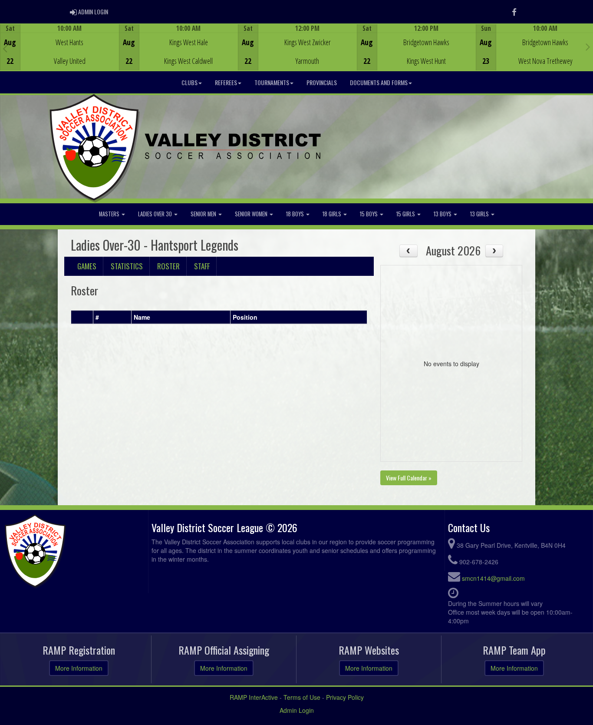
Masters (110, 214)
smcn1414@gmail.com (493, 578)
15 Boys (369, 214)
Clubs (189, 82)
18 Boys (295, 214)
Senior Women (252, 214)
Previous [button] (5, 48)
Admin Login (297, 710)
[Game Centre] (59, 54)
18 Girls (333, 214)
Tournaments (271, 82)
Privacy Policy (345, 697)
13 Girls (480, 214)
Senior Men (204, 214)
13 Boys (443, 214)
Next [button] (588, 46)
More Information (78, 668)
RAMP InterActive (254, 697)
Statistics (127, 266)
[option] (59, 47)
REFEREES (226, 82)
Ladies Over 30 (155, 214)
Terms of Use (301, 697)
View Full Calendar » (409, 477)
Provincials (321, 82)
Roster (168, 266)
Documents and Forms (379, 82)
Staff (202, 266)
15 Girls (406, 214)
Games (86, 266)
